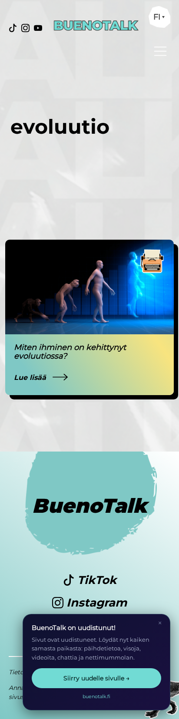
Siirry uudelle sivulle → (96, 678)
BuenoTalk (89, 505)
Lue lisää (31, 377)
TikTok (95, 580)
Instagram (95, 603)
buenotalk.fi (96, 696)
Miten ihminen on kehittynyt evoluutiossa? (70, 352)
